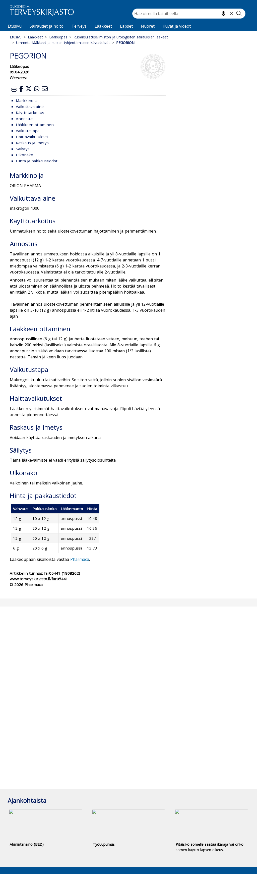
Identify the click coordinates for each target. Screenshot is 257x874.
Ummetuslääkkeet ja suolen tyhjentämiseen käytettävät (63, 42)
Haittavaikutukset (32, 136)
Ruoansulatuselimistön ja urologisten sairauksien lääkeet (121, 37)
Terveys (79, 26)
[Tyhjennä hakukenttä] (231, 13)
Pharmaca (79, 559)
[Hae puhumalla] (223, 13)
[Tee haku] (238, 13)
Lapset (126, 26)
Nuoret (148, 26)
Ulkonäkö (24, 154)
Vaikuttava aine (30, 106)
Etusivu (15, 26)
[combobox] (188, 14)
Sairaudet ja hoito (46, 26)
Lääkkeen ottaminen (35, 124)
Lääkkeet (103, 26)
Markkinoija (26, 100)
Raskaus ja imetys (32, 142)
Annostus (24, 118)
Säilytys (23, 148)
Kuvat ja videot (177, 26)
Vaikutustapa (27, 130)
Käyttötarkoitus (30, 112)
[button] (14, 88)
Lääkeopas (58, 37)
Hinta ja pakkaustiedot (36, 160)
